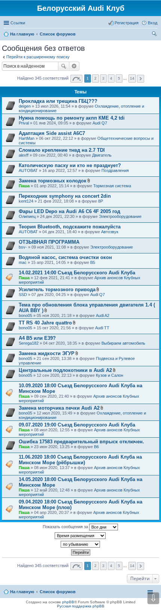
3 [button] (103, 78)
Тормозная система (112, 186)
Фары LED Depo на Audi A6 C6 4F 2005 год (69, 211)
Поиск (63, 66)
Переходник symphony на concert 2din (65, 196)
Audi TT (102, 328)
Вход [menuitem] (152, 23)
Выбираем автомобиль (123, 343)
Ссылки (17, 23)
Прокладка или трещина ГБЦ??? (58, 101)
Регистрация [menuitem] (127, 23)
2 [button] (95, 78)
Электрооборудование (120, 216)
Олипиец (27, 216)
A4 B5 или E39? (37, 338)
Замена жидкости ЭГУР (47, 353)
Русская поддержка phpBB (80, 606)
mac (23, 262)
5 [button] (119, 78)
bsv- (23, 247)
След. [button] (140, 79)
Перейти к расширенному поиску (38, 57)
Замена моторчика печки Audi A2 (59, 408)
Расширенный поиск (74, 66)
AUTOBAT (28, 170)
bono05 (25, 315)
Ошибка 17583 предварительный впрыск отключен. (81, 441)
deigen (25, 106)
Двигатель (102, 155)
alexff (23, 155)
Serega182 (29, 343)
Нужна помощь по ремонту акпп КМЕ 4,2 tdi (72, 118)
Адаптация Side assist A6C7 (52, 133)
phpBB (68, 602)
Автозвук (109, 231)
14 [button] (132, 78)
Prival (24, 123)
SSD (23, 294)
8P (100, 201)
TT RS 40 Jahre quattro (45, 323)
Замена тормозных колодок (52, 181)
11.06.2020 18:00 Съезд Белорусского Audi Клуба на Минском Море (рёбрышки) (80, 459)
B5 (92, 262)
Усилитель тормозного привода (57, 289)
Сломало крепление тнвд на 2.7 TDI (62, 150)
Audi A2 (102, 315)
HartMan (26, 138)
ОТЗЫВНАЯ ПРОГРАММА (49, 242)
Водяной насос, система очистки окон (65, 257)
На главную (22, 591)
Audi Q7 (99, 123)
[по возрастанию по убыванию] (80, 544)
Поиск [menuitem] (155, 35)
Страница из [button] (76, 79)
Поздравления (115, 170)
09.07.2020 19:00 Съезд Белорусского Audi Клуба (77, 425)
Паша (24, 186)
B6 (96, 446)
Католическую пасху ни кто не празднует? (70, 165)
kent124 (26, 201)
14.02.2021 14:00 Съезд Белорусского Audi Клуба (77, 272)
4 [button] (111, 78)
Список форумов (58, 591)
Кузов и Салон (109, 375)
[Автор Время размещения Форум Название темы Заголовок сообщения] (80, 535)
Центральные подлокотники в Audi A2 (65, 370)
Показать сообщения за (66, 526)
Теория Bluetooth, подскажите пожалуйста (70, 226)
